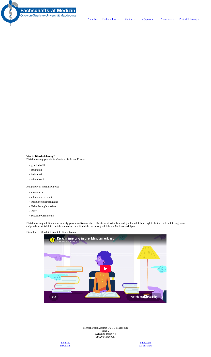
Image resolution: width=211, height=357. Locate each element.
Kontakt (65, 342)
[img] (38, 13)
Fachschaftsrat (109, 19)
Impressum (145, 342)
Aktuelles (92, 19)
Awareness (166, 19)
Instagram (65, 345)
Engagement (146, 19)
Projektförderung (188, 19)
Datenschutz (145, 345)
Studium (128, 19)
